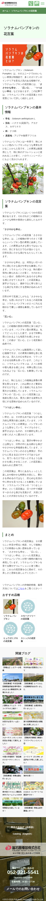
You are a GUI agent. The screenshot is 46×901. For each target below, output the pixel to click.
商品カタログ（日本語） (23, 827)
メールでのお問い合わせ (23, 888)
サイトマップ (23, 861)
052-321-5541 (23, 872)
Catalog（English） (23, 834)
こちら (21, 588)
